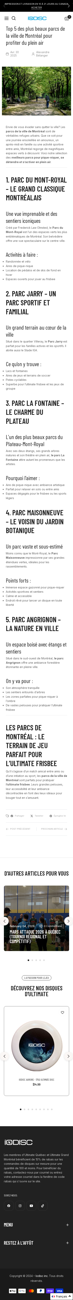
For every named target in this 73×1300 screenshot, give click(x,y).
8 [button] (48, 1109)
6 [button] (40, 1109)
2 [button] (32, 960)
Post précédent (20, 829)
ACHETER (36, 7)
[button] (68, 6)
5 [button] (44, 960)
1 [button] (28, 960)
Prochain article (52, 829)
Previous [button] (4, 921)
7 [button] (44, 1109)
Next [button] (68, 921)
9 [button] (52, 1109)
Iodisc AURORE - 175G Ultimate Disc (36, 1079)
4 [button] (40, 960)
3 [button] (36, 960)
